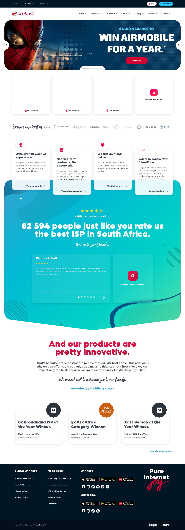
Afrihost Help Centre (57, 491)
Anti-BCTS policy (21, 497)
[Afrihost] (23, 14)
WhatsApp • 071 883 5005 (59, 479)
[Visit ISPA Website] (167, 526)
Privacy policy (20, 491)
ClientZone (167, 4)
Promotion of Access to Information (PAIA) (30, 525)
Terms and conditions (23, 479)
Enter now (136, 60)
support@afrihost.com (58, 485)
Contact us (52, 504)
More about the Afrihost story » (93, 388)
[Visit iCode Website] (153, 526)
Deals (153, 4)
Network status (54, 497)
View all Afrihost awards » (161, 451)
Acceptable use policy (24, 485)
